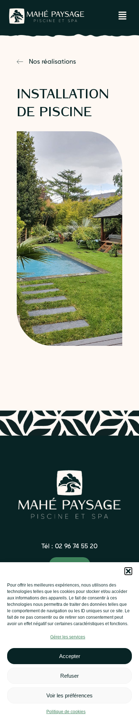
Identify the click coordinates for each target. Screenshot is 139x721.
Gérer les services (67, 636)
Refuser (69, 676)
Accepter (69, 656)
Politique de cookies (66, 711)
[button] (128, 571)
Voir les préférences (69, 695)
